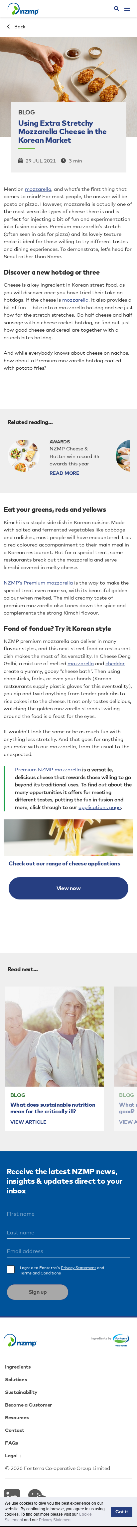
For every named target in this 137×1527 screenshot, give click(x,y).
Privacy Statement (78, 1268)
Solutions (16, 1379)
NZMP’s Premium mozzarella (38, 583)
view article (28, 1122)
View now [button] (69, 888)
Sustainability (21, 1392)
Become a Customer (28, 1405)
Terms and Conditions (40, 1273)
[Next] (122, 1057)
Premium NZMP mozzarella (48, 769)
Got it (121, 1511)
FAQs (11, 1443)
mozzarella (38, 189)
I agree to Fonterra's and (62, 1270)
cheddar (115, 663)
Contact (14, 1430)
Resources (17, 1417)
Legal (11, 1455)
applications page (99, 807)
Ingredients (18, 1367)
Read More (64, 473)
